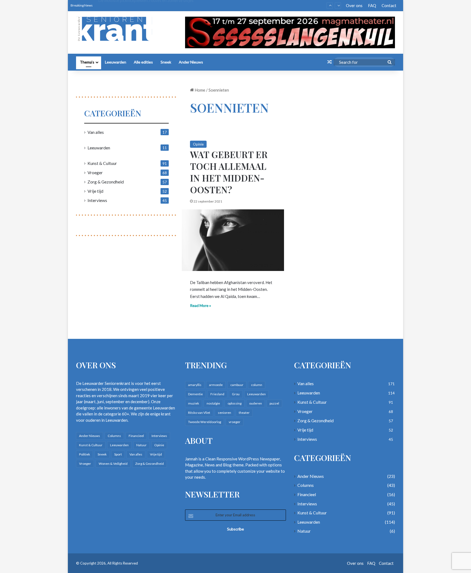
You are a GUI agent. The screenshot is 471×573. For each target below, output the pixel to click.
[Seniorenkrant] (116, 29)
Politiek (84, 454)
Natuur (141, 445)
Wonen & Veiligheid (113, 464)
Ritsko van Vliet (199, 413)
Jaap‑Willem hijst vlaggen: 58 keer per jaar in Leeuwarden (150, 5)
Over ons (354, 5)
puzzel (274, 403)
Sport (118, 454)
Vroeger (95, 172)
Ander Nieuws (191, 62)
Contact (389, 5)
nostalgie (213, 403)
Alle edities (143, 62)
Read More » (200, 305)
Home (199, 90)
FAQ (372, 5)
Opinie (198, 144)
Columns (114, 436)
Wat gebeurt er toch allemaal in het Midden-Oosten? (229, 171)
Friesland (217, 394)
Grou (236, 394)
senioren (224, 413)
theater (244, 413)
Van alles (95, 132)
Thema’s (87, 62)
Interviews (97, 200)
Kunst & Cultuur (102, 163)
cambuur (236, 385)
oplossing (234, 403)
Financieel (136, 436)
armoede (216, 385)
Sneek (166, 62)
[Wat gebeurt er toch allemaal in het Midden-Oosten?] (233, 240)
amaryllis (194, 385)
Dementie (195, 394)
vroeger (234, 422)
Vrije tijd (95, 191)
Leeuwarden (115, 62)
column (256, 385)
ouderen (255, 403)
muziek (193, 403)
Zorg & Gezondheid (105, 181)
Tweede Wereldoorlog (204, 422)
